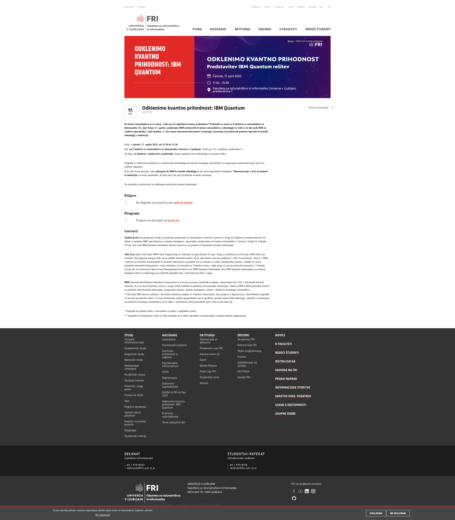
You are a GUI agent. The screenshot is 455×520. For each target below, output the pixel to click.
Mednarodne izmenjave (131, 367)
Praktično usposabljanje (170, 415)
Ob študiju (242, 29)
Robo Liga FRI (208, 371)
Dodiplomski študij (135, 348)
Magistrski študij (134, 354)
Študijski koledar (134, 380)
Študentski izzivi (209, 377)
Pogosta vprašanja (135, 406)
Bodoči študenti (318, 29)
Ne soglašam (398, 513)
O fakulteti (288, 29)
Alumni (204, 383)
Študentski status (134, 374)
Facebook (129, 7)
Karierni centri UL (210, 354)
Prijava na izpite (133, 395)
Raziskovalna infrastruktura (170, 364)
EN (321, 7)
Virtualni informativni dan (134, 341)
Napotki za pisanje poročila (135, 423)
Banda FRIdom (208, 365)
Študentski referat (135, 436)
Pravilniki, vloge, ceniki (134, 387)
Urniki (290, 7)
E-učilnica (279, 7)
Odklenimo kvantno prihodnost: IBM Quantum (173, 404)
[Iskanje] (328, 7)
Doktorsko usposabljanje (170, 385)
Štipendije (130, 430)
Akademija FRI (246, 339)
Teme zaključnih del (173, 422)
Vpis (126, 401)
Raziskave (218, 29)
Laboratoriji (169, 339)
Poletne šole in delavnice (208, 341)
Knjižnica (255, 7)
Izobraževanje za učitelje (247, 364)
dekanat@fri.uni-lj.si (141, 468)
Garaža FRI (243, 377)
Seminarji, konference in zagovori (170, 354)
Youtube (142, 7)
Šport (203, 359)
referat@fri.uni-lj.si (243, 468)
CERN (165, 372)
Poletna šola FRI (247, 345)
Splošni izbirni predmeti (132, 414)
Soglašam (376, 513)
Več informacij (102, 515)
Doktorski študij (133, 359)
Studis (267, 7)
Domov (291, 41)
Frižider (241, 356)
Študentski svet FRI (211, 348)
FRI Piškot (243, 371)
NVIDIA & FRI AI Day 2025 (174, 394)
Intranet (301, 7)
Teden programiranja (249, 351)
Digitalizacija (169, 377)
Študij (197, 29)
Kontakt (312, 7)
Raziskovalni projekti (174, 345)
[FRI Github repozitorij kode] (294, 498)
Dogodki (265, 29)
